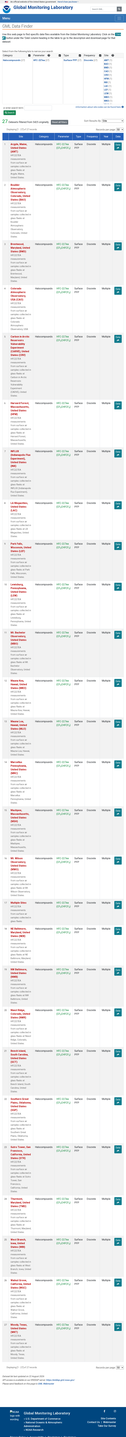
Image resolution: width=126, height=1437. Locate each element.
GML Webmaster (46, 1383)
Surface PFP (70, 60)
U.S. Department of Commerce (43, 1418)
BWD (106, 67)
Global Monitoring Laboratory (43, 7)
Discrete (88, 60)
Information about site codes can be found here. (98, 107)
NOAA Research (34, 1429)
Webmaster (109, 1422)
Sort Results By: (92, 120)
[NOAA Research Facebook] (100, 1411)
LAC (106, 86)
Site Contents (108, 1418)
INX (106, 82)
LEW (106, 93)
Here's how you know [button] (67, 2)
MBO (106, 97)
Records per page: (106, 129)
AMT (106, 60)
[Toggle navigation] (119, 18)
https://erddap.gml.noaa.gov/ (60, 1380)
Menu (6, 18)
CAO (106, 71)
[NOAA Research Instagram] (111, 1411)
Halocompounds (11, 60)
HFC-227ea (39, 60)
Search (10, 112)
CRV (106, 75)
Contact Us (93, 1422)
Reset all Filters (59, 122)
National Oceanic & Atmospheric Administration (43, 1424)
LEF (106, 90)
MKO (106, 101)
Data (118, 145)
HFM (106, 78)
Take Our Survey (107, 1425)
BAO (106, 64)
